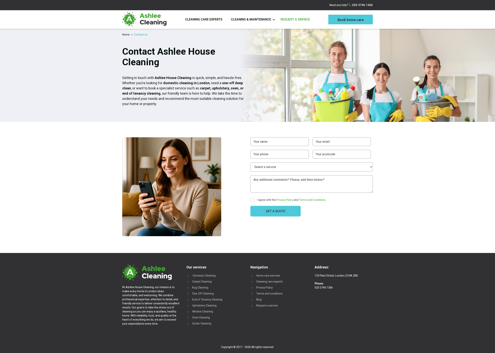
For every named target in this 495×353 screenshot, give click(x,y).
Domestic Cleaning (204, 275)
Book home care (351, 20)
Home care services (268, 275)
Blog (259, 299)
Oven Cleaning (201, 317)
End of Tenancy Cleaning (207, 299)
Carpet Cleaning (202, 281)
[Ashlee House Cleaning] (144, 19)
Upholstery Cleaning (204, 305)
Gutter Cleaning (201, 323)
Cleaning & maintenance (251, 19)
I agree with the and (291, 199)
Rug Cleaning (200, 287)
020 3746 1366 (362, 5)
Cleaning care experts (203, 19)
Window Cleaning (202, 311)
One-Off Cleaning (203, 293)
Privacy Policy (285, 199)
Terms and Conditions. (312, 199)
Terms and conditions (269, 293)
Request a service (295, 19)
